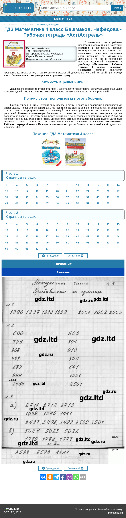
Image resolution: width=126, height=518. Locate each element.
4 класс (13, 24)
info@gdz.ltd (115, 512)
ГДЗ (69, 18)
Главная (59, 18)
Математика (27, 24)
